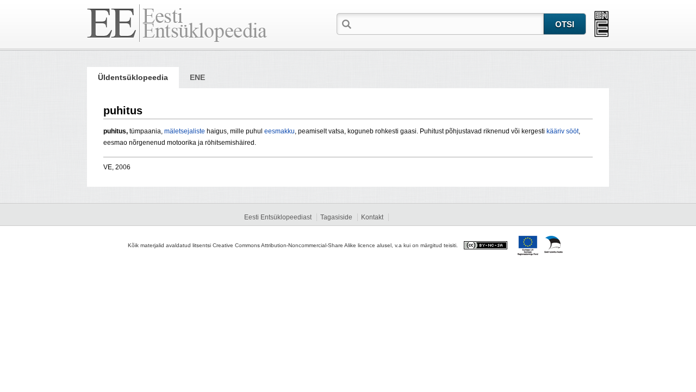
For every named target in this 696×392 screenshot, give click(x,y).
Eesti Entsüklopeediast (278, 217)
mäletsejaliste (184, 131)
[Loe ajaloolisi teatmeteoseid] (601, 24)
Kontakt (372, 217)
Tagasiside (336, 217)
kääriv (555, 131)
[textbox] (448, 23)
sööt (572, 131)
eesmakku (279, 131)
